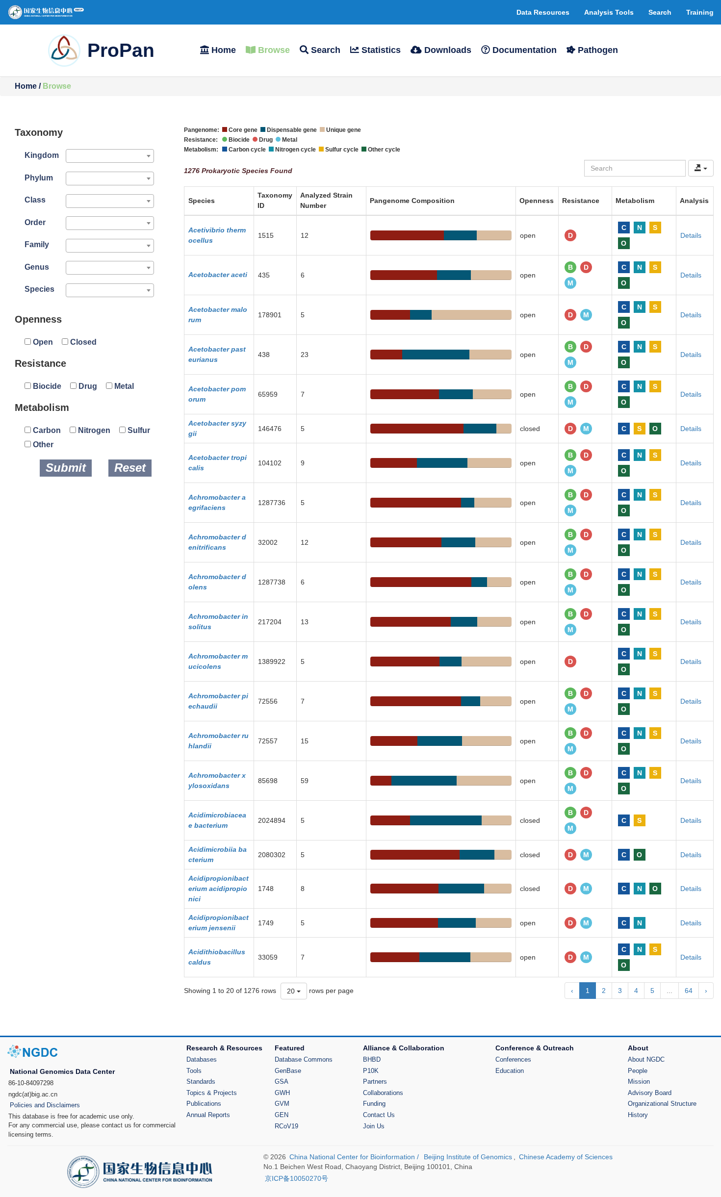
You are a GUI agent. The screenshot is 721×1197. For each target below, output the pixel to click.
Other (42, 444)
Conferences (513, 1059)
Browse (273, 50)
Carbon (46, 430)
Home (222, 50)
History (638, 1115)
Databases (201, 1059)
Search (324, 50)
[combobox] (110, 156)
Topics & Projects (211, 1092)
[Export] (701, 168)
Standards (200, 1081)
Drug (87, 386)
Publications (203, 1103)
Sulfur (138, 430)
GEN (281, 1115)
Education (509, 1070)
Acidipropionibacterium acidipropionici (218, 888)
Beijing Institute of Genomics (468, 1157)
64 (689, 990)
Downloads (446, 50)
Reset (130, 467)
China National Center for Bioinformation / (355, 1157)
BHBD (372, 1059)
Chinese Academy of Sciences (566, 1157)
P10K (371, 1070)
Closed (82, 342)
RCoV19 (286, 1126)
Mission (639, 1081)
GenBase (288, 1070)
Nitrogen (93, 430)
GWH (282, 1092)
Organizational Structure (662, 1103)
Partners (375, 1081)
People (637, 1070)
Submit (66, 467)
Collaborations (383, 1092)
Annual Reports (208, 1115)
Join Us (374, 1126)
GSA (281, 1081)
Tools (194, 1070)
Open (42, 342)
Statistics (380, 50)
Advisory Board (649, 1092)
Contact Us (379, 1115)
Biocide (46, 386)
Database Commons (304, 1059)
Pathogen (596, 50)
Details (690, 235)
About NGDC (646, 1059)
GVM (282, 1103)
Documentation (523, 50)
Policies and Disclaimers (45, 1105)
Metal (123, 386)
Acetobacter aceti (217, 275)
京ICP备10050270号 (296, 1178)
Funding (374, 1103)
